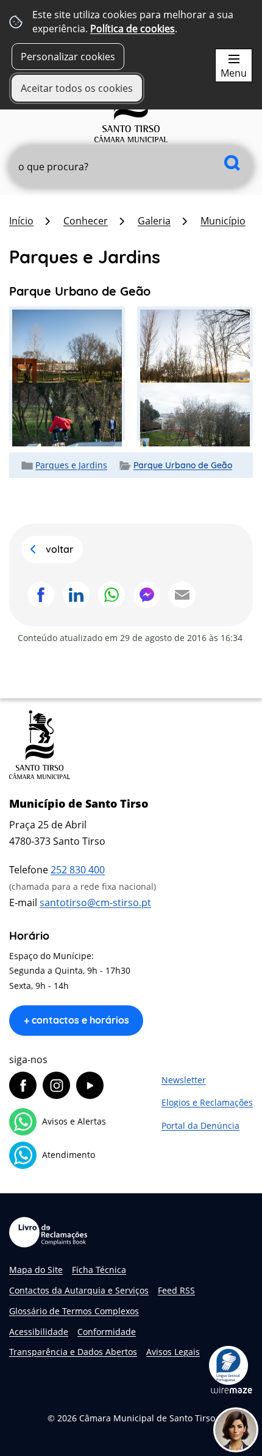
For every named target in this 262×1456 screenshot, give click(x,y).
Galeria (154, 220)
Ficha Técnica (99, 1269)
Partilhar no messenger (146, 594)
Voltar (60, 549)
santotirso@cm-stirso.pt (95, 902)
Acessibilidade (38, 1331)
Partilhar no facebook (40, 594)
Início (21, 220)
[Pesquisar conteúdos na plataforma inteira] (232, 162)
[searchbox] (131, 166)
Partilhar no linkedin (76, 594)
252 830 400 (78, 869)
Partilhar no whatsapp (111, 594)
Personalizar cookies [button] (68, 56)
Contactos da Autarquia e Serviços (79, 1290)
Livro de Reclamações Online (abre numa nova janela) (48, 1232)
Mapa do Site (36, 1269)
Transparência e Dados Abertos (73, 1351)
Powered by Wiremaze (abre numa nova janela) (231, 1390)
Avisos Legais (173, 1351)
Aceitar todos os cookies (77, 88)
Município (223, 220)
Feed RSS (176, 1290)
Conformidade (106, 1331)
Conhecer (85, 220)
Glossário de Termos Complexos (74, 1311)
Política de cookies (132, 28)
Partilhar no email (182, 594)
